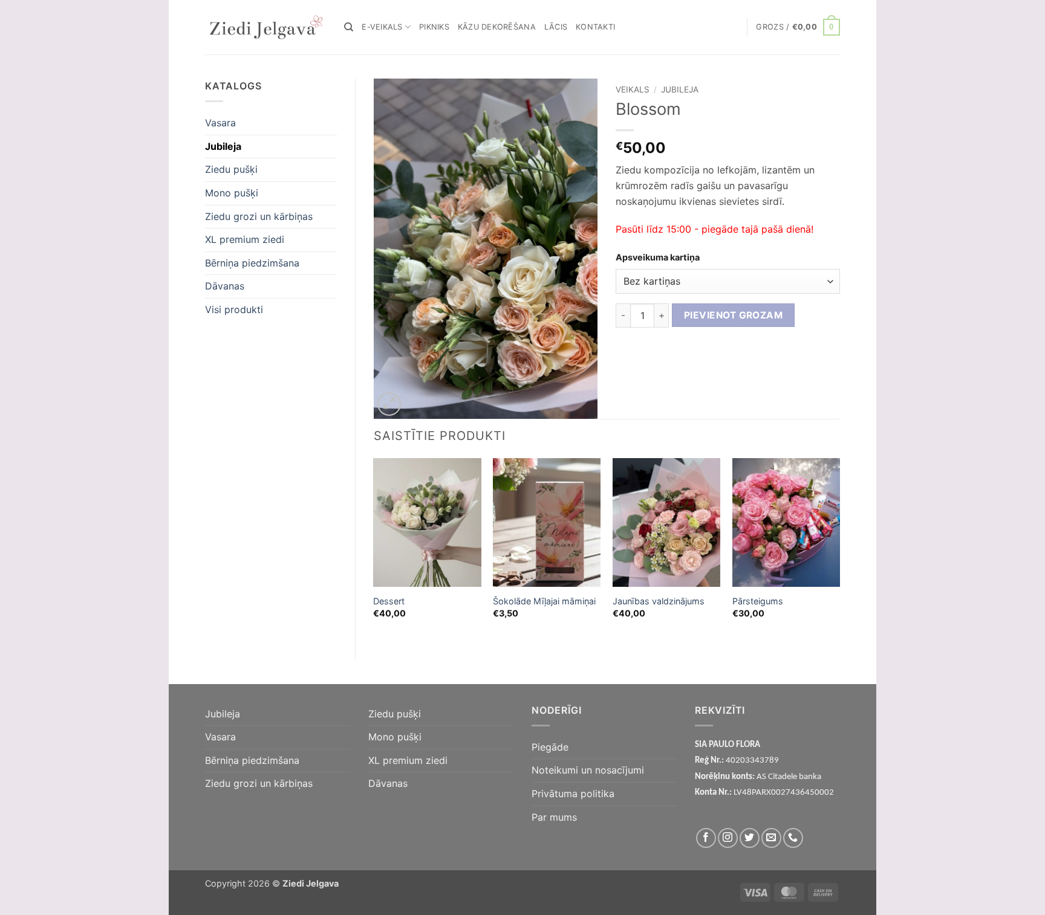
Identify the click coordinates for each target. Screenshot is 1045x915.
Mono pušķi (231, 193)
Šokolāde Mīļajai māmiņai (544, 601)
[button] (798, 27)
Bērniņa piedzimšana (252, 263)
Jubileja (223, 146)
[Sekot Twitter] (750, 838)
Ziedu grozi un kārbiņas (259, 216)
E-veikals (382, 26)
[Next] (839, 549)
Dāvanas (224, 286)
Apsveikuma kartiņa (658, 257)
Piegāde (550, 747)
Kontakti (595, 26)
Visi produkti (234, 309)
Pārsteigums (757, 601)
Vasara (220, 123)
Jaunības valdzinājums (659, 601)
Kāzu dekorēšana (497, 26)
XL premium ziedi (244, 239)
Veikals (632, 89)
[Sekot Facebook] (706, 838)
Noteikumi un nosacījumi (588, 770)
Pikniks (434, 26)
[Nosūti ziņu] (771, 838)
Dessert (389, 601)
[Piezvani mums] (793, 838)
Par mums (554, 817)
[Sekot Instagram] (728, 838)
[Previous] (374, 549)
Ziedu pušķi (231, 169)
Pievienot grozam (733, 315)
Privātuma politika (573, 793)
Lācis (555, 26)
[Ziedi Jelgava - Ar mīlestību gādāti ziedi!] (265, 27)
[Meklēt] (348, 27)
